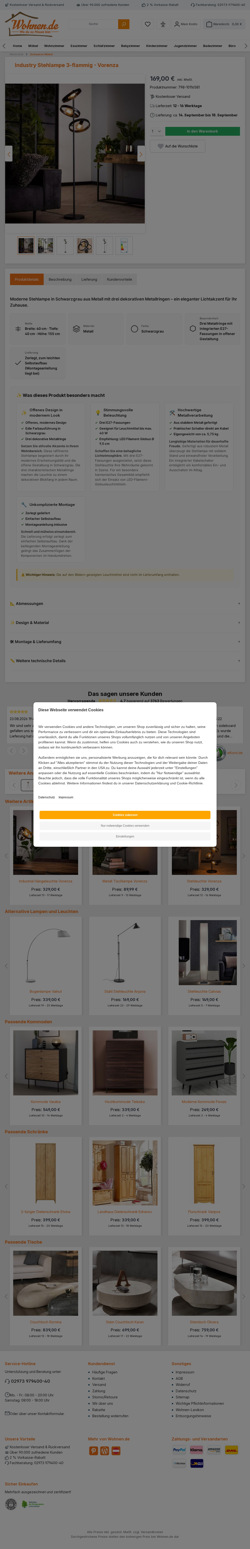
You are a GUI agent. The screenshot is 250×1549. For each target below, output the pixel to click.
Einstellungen (125, 836)
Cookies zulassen (125, 815)
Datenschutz (46, 797)
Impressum (66, 797)
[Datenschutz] (38, 789)
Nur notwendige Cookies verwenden (125, 825)
